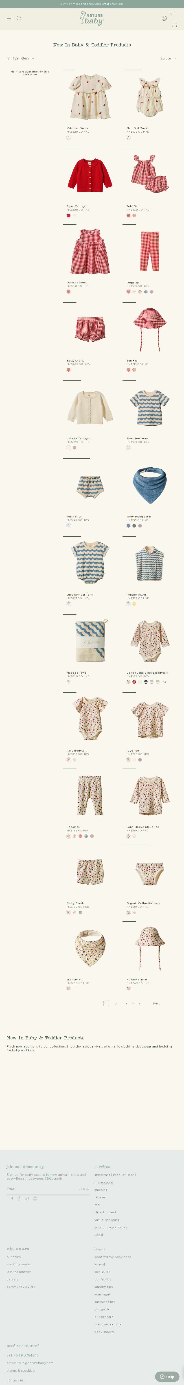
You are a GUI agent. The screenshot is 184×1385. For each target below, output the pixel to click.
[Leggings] (150, 251)
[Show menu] (8, 18)
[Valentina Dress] (90, 97)
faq (97, 1205)
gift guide (102, 1309)
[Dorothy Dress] (90, 251)
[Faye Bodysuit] (90, 719)
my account (103, 1182)
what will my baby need (112, 1257)
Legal (98, 1234)
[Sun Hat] (150, 329)
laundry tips (103, 1287)
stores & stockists (21, 1370)
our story (14, 1257)
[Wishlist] (172, 13)
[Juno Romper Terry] (90, 563)
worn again (103, 1294)
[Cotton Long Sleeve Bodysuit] (150, 641)
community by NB (21, 1287)
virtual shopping (107, 1220)
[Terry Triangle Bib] (150, 485)
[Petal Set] (150, 175)
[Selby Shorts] (90, 872)
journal (99, 1264)
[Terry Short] (90, 485)
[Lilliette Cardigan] (90, 407)
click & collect (105, 1212)
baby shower (104, 1332)
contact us (15, 1380)
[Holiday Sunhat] (150, 948)
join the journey (19, 1271)
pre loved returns (107, 1324)
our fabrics (102, 1279)
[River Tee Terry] (150, 407)
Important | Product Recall (115, 1175)
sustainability (104, 1302)
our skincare (103, 1317)
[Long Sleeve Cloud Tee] (150, 796)
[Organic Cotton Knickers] (150, 872)
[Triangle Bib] (90, 948)
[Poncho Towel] (150, 563)
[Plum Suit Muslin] (150, 97)
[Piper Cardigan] (90, 175)
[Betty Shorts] (90, 329)
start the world (18, 1264)
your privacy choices (110, 1227)
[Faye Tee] (150, 719)
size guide (102, 1271)
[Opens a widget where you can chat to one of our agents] (167, 1377)
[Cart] (174, 24)
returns (99, 1197)
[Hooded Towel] (90, 641)
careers (12, 1279)
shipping (101, 1190)
